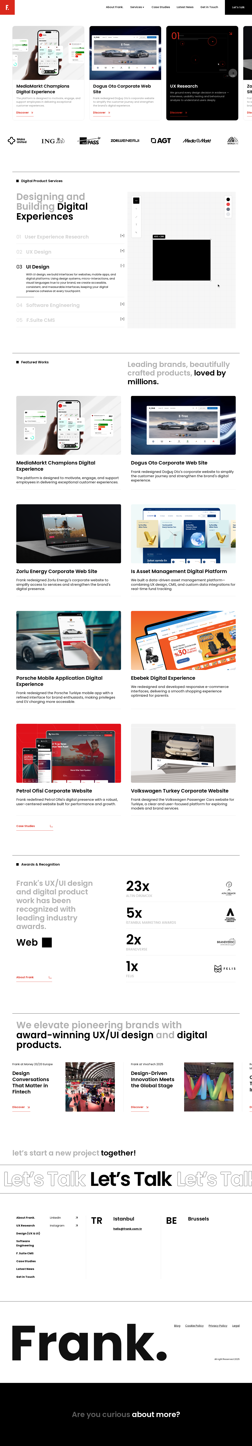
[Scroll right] (233, 73)
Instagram (57, 1230)
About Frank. (114, 7)
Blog (177, 1330)
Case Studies (161, 7)
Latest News (185, 7)
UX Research (25, 1230)
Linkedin (55, 1222)
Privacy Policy (218, 1330)
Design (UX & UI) (28, 1238)
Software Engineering (25, 1247)
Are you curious (126, 1418)
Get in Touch (209, 7)
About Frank (25, 981)
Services (136, 7)
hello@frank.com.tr (127, 1233)
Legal (236, 1330)
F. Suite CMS (25, 1257)
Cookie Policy (194, 1330)
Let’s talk (238, 7)
